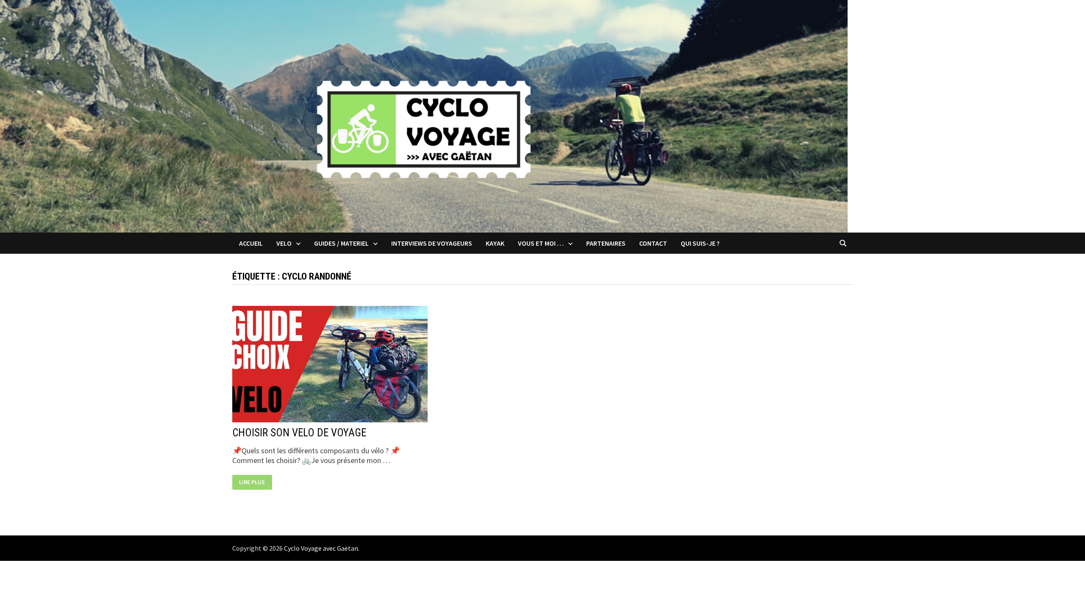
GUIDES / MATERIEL (341, 243)
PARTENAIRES (606, 243)
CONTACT (653, 243)
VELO (284, 243)
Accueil (251, 243)
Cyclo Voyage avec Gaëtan (321, 548)
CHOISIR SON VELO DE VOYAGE (299, 433)
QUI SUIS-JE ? (700, 243)
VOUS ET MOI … (541, 243)
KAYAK (495, 243)
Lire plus (252, 482)
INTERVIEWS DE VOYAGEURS (431, 243)
